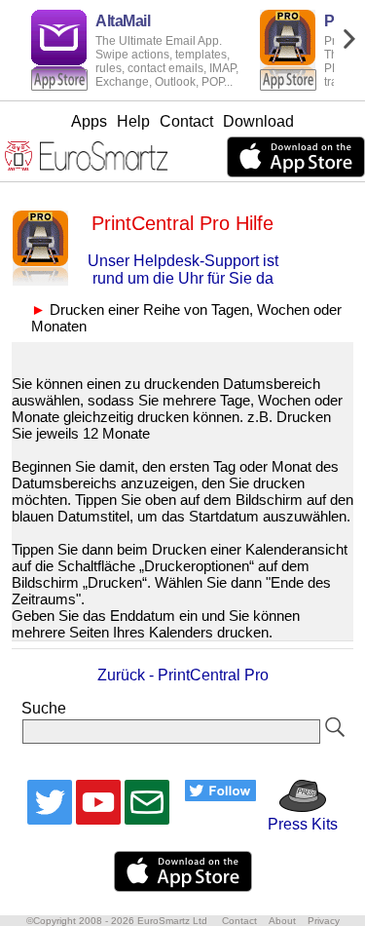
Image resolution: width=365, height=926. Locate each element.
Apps (89, 121)
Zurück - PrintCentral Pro (183, 675)
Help (133, 121)
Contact (186, 121)
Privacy (324, 920)
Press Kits (297, 824)
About (282, 920)
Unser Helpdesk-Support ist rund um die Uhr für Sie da (183, 269)
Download (258, 121)
